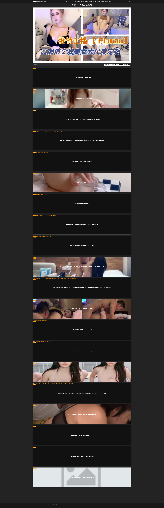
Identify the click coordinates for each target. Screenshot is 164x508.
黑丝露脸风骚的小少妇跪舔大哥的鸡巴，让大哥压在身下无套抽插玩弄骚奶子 (82, 224)
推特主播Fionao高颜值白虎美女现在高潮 (82, 77)
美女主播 (82, 1)
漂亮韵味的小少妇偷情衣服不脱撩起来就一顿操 (82, 308)
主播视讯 (102, 1)
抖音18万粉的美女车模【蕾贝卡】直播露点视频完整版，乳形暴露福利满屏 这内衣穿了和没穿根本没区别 (82, 140)
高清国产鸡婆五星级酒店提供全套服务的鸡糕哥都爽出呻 (82, 477)
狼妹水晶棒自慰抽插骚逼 (82, 182)
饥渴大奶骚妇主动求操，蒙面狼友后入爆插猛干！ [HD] (82, 350)
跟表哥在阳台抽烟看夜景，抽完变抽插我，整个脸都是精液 (82, 245)
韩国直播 (110, 1)
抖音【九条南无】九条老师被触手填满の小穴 (82, 203)
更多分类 (67, 1)
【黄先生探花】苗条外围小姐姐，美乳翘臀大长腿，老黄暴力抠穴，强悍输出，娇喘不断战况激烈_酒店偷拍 (82, 266)
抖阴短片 (86, 1)
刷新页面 (121, 64)
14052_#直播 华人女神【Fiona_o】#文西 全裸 (82, 98)
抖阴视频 (35, 1)
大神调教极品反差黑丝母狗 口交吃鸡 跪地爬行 (82, 329)
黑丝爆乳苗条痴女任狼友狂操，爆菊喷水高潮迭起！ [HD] (82, 435)
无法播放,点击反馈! (126, 64)
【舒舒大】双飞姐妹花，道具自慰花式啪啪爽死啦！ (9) (82, 456)
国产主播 (71, 1)
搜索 (130, 1)
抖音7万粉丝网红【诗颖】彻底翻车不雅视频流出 (82, 161)
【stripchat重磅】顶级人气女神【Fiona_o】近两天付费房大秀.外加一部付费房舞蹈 (82, 119)
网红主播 (75, 1)
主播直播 (90, 1)
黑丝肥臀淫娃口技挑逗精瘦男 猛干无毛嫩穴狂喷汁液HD (82, 372)
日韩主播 (106, 1)
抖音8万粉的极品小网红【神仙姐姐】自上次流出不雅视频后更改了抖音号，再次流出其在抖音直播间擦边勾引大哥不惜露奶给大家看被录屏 (82, 287)
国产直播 (98, 1)
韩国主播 (94, 1)
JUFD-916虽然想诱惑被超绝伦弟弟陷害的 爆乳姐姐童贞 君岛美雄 (82, 414)
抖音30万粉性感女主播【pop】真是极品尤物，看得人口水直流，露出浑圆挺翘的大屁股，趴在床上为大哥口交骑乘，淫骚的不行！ (82, 393)
